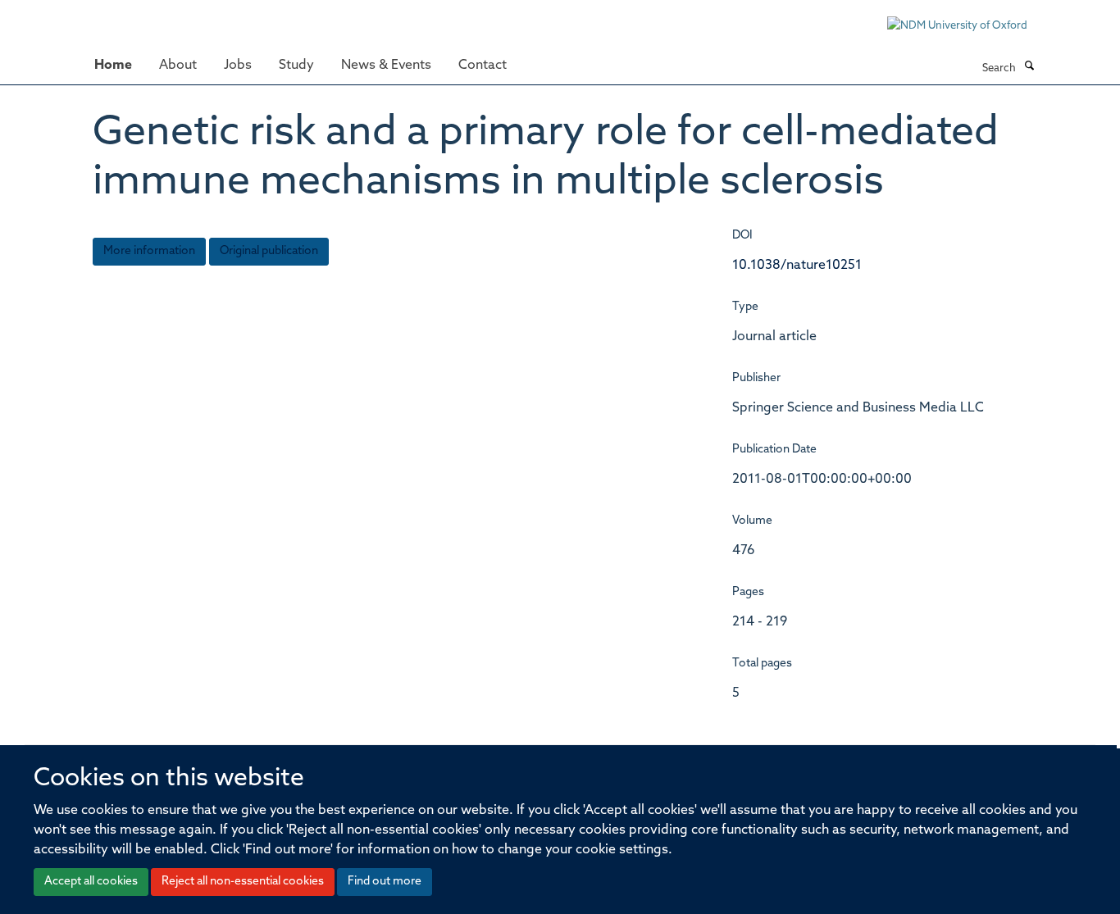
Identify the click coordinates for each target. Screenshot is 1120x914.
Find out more (384, 881)
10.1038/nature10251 (797, 265)
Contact (482, 65)
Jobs (238, 65)
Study (296, 65)
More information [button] (149, 251)
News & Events (386, 65)
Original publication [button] (269, 251)
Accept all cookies (91, 881)
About (178, 65)
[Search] (1029, 67)
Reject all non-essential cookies (243, 881)
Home (113, 65)
